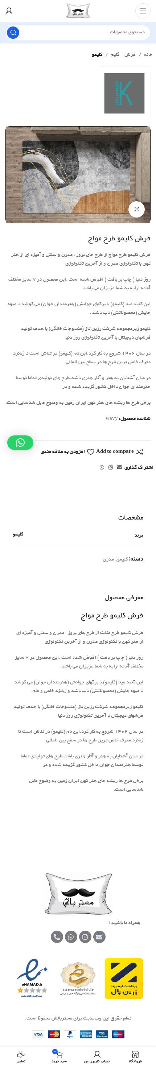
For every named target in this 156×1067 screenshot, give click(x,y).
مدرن (108, 559)
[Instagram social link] (110, 468)
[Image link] (78, 895)
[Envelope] (99, 937)
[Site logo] (78, 12)
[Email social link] (119, 468)
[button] (20, 442)
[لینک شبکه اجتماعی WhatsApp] (102, 468)
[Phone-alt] (57, 937)
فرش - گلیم (123, 55)
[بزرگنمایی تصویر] (136, 209)
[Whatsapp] (71, 937)
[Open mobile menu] (143, 11)
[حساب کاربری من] (9, 11)
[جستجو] (13, 32)
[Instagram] (85, 937)
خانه (148, 55)
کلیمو (97, 55)
